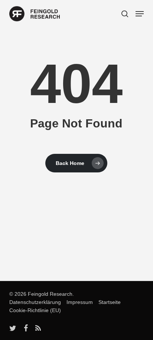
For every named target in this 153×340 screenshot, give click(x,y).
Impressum (77, 302)
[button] (140, 13)
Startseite (107, 302)
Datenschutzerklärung (35, 302)
